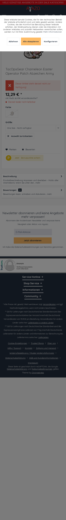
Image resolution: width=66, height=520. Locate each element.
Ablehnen (13, 41)
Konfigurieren (50, 41)
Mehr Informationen (52, 32)
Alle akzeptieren (31, 41)
